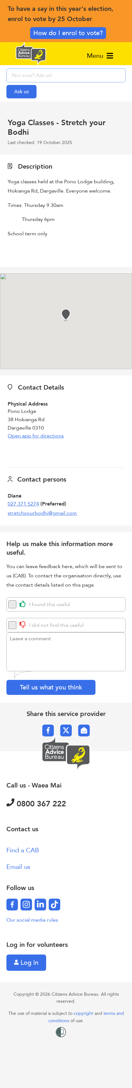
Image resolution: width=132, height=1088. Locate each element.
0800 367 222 (40, 804)
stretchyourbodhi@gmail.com (42, 513)
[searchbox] (66, 75)
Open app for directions (36, 435)
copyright (84, 1013)
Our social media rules (32, 920)
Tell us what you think (51, 687)
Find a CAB (22, 850)
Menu (96, 55)
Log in (28, 962)
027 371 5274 (23, 503)
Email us (18, 867)
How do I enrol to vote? (68, 33)
